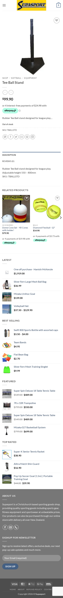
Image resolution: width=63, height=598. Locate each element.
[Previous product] (11, 92)
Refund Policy (34, 589)
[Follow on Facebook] (5, 527)
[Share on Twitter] (16, 136)
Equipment (30, 78)
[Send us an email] (10, 527)
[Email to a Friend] (21, 136)
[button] (4, 5)
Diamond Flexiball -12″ (44, 227)
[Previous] (2, 224)
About (21, 589)
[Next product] (5, 92)
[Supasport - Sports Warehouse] (31, 5)
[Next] (60, 224)
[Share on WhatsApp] (5, 136)
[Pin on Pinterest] (27, 136)
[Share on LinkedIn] (32, 136)
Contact (48, 589)
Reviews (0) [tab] (8, 161)
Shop (5, 78)
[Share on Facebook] (10, 136)
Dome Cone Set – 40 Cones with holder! (15, 229)
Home (13, 589)
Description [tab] (9, 155)
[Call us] (16, 527)
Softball (16, 78)
